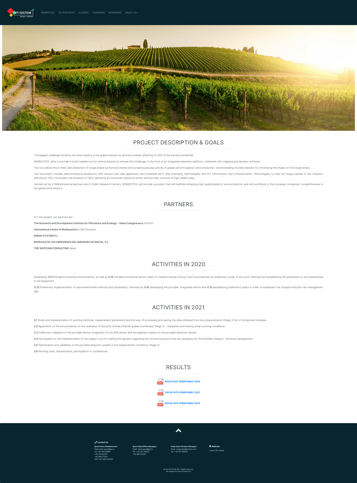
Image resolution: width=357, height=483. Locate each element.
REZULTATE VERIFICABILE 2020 (182, 381)
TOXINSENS (98, 12)
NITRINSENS (115, 12)
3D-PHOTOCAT (66, 12)
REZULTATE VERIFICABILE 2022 (182, 403)
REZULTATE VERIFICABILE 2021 (182, 392)
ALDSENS (83, 12)
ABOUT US (131, 12)
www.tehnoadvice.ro (184, 471)
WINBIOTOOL (48, 12)
